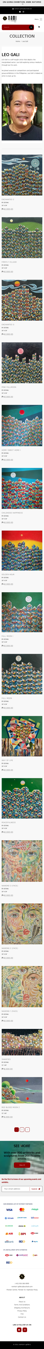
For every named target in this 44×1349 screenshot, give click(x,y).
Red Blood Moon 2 (11, 1107)
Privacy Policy (22, 1311)
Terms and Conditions (22, 1305)
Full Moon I (7, 636)
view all (22, 1165)
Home (18, 41)
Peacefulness (9, 822)
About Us (22, 1302)
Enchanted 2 (8, 199)
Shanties (6, 1059)
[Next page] (27, 1129)
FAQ (22, 1314)
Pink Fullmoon (9, 387)
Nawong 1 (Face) (10, 1011)
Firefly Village (9, 262)
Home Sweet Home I (11, 450)
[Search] (31, 27)
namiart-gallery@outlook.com (22, 1286)
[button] (41, 19)
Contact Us (22, 1317)
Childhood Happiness (12, 513)
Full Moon (7, 698)
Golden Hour (8, 574)
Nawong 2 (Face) (10, 948)
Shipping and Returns (22, 1308)
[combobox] (18, 27)
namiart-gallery (25, 1344)
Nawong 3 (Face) (10, 886)
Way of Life (7, 760)
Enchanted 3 (8, 324)
